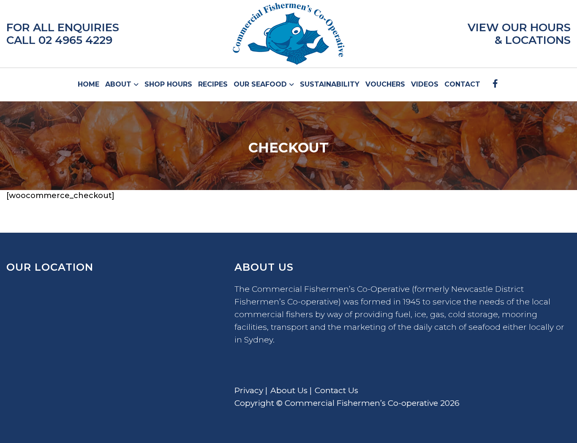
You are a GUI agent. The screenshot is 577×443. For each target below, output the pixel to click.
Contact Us (336, 390)
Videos (424, 84)
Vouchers (385, 84)
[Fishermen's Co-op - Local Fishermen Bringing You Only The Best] (288, 34)
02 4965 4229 (75, 40)
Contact (462, 84)
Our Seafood (261, 84)
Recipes (213, 84)
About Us (289, 390)
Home (88, 84)
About (119, 84)
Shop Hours (168, 84)
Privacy (248, 390)
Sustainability (329, 84)
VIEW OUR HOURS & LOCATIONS (519, 34)
